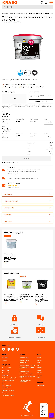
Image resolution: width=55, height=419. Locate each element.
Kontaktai (4, 360)
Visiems (12, 13)
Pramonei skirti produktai (8, 395)
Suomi (38, 365)
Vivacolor (15, 162)
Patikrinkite (33, 121)
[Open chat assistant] (51, 415)
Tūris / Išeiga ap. (6, 119)
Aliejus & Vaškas (6, 370)
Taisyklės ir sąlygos (24, 360)
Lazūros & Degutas (7, 387)
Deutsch (39, 360)
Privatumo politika (24, 357)
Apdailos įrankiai (6, 373)
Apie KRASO (5, 357)
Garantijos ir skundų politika (26, 374)
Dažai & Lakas (5, 375)
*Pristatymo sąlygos (13, 173)
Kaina (3, 112)
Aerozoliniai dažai (6, 368)
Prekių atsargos (34, 119)
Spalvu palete (5, 392)
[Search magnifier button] (4, 7)
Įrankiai (4, 383)
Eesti (38, 362)
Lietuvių (39, 370)
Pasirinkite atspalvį (41, 101)
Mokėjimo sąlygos (24, 371)
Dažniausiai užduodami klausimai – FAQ (25, 380)
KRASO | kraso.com (14, 183)
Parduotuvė (5, 13)
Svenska (39, 375)
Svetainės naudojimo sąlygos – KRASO (27, 377)
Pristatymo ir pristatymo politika (27, 365)
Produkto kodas (20, 119)
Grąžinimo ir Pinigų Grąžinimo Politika (27, 368)
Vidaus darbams (19, 13)
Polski (38, 377)
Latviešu (39, 367)
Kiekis (45, 119)
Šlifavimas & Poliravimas (8, 390)
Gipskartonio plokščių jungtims (9, 378)
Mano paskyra (40, 385)
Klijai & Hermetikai (6, 385)
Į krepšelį (26, 158)
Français (39, 372)
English (39, 357)
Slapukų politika (23, 362)
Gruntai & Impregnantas (8, 380)
